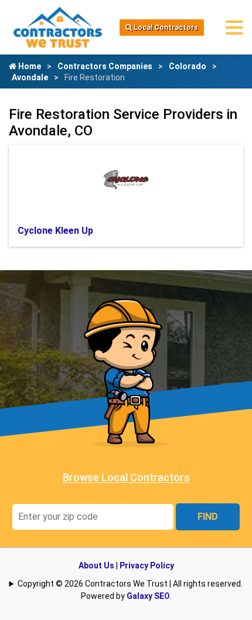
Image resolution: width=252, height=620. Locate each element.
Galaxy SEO (148, 596)
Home (28, 66)
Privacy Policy (147, 565)
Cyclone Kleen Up (55, 230)
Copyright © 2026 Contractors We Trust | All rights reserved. (130, 583)
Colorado (187, 66)
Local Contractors (165, 27)
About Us (96, 565)
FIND (207, 516)
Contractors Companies (104, 66)
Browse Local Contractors (126, 477)
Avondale (30, 77)
